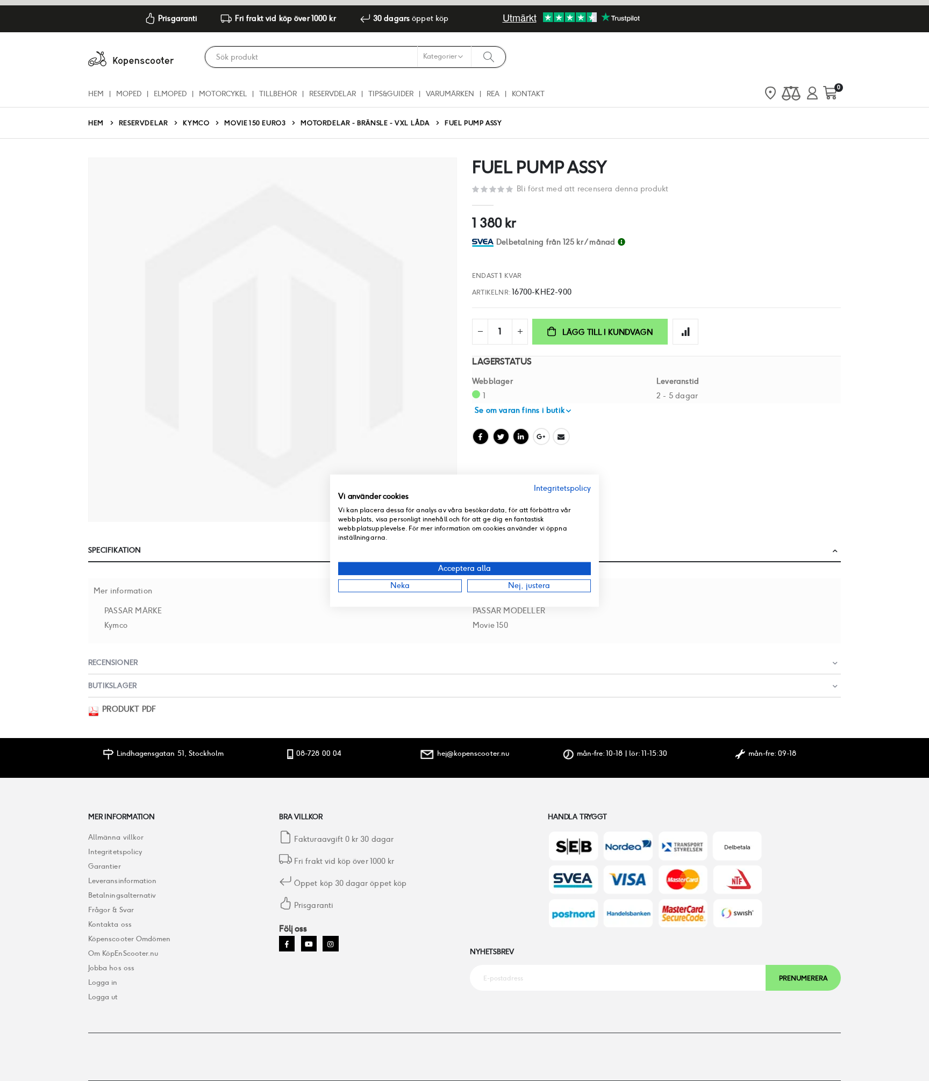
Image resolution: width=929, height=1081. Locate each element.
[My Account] (812, 94)
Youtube (309, 943)
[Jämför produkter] (791, 93)
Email (561, 436)
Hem (96, 123)
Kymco (196, 123)
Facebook (480, 436)
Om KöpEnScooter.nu (123, 953)
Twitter (501, 436)
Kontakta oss (110, 924)
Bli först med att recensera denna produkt (592, 189)
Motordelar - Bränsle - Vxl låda (365, 123)
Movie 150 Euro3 (254, 123)
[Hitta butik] (770, 94)
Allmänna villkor (116, 837)
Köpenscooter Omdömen (129, 938)
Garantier (104, 866)
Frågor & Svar (111, 909)
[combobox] (355, 57)
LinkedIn (521, 436)
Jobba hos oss (111, 967)
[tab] (668, 242)
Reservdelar (143, 123)
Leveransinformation (122, 880)
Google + (541, 436)
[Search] (488, 56)
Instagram (330, 943)
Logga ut (103, 996)
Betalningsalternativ (122, 895)
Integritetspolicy (115, 851)
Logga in (103, 982)
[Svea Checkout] (484, 242)
